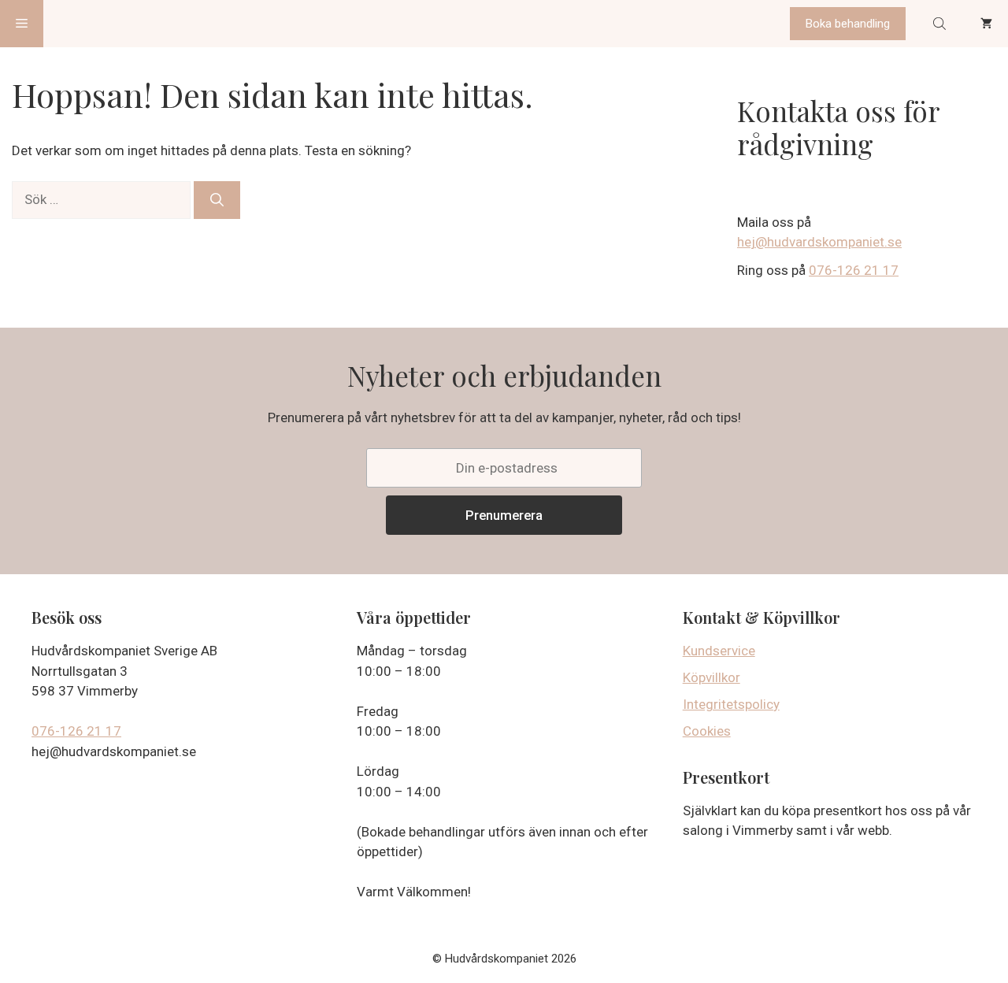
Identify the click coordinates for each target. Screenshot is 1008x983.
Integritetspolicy (731, 704)
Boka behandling (848, 24)
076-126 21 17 (854, 270)
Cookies (707, 731)
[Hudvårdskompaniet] (102, 23)
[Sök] (217, 200)
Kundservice (719, 650)
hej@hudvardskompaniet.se (819, 242)
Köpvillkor (711, 677)
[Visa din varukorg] (986, 23)
